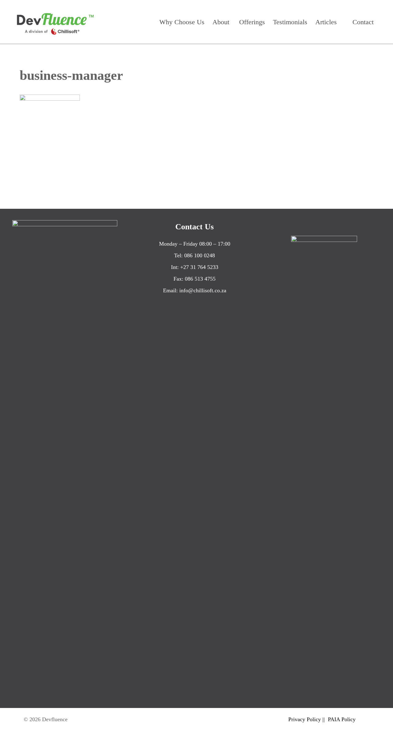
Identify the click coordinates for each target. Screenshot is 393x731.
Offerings (252, 22)
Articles (326, 22)
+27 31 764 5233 (199, 267)
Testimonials (290, 22)
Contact (363, 22)
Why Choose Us (181, 22)
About (220, 22)
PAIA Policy (342, 719)
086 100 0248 (199, 255)
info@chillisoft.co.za (202, 290)
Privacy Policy (304, 719)
